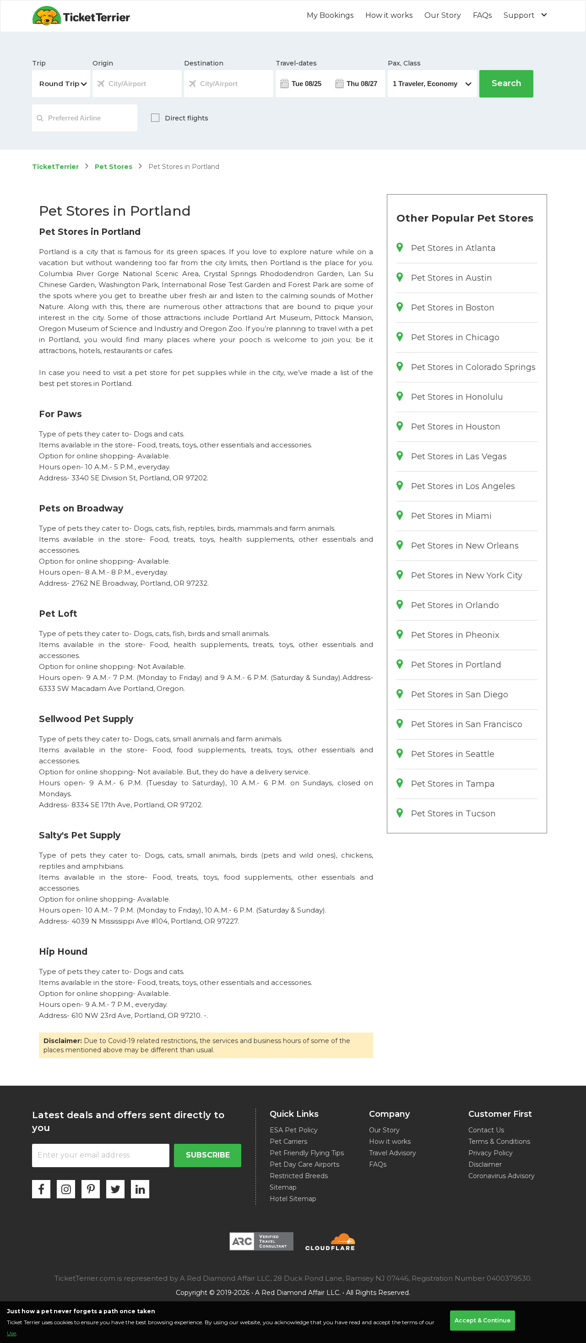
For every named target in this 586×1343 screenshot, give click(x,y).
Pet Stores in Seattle (452, 754)
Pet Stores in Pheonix (455, 635)
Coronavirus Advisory (501, 1176)
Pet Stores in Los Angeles (463, 486)
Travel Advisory (392, 1153)
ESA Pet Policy (294, 1130)
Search (506, 83)
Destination (203, 63)
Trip (39, 63)
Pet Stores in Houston (455, 427)
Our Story (442, 15)
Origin (102, 63)
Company (389, 1114)
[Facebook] (41, 1189)
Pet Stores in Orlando (455, 605)
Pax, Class (404, 63)
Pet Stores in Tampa (453, 784)
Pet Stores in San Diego (459, 695)
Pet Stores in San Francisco (466, 724)
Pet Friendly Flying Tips (307, 1153)
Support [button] (520, 15)
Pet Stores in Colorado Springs (473, 367)
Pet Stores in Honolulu (457, 397)
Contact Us (486, 1130)
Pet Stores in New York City (466, 576)
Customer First (500, 1114)
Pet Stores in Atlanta (453, 248)
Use (11, 1333)
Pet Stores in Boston (452, 308)
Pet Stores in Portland (456, 665)
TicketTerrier (55, 167)
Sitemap (283, 1187)
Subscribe (208, 1155)
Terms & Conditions (499, 1141)
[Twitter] (115, 1189)
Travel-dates (296, 63)
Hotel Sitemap (293, 1199)
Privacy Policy (490, 1153)
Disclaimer (485, 1164)
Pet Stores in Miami (451, 516)
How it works (388, 15)
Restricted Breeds (299, 1176)
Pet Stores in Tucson (453, 814)
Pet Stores (113, 167)
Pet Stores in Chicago (455, 337)
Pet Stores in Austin (451, 278)
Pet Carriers (288, 1141)
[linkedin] (140, 1189)
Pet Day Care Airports (304, 1164)
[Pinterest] (90, 1189)
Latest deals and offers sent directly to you (128, 1121)
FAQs (482, 15)
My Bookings (330, 15)
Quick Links (294, 1114)
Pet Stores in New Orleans (465, 546)
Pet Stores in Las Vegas (459, 456)
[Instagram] (66, 1189)
